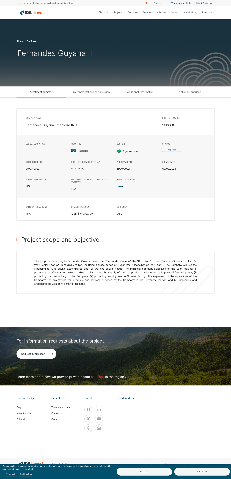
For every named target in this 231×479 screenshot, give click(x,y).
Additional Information (140, 92)
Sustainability (190, 12)
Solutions (161, 12)
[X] (88, 419)
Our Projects (33, 41)
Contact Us (56, 413)
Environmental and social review (91, 92)
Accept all (202, 471)
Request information (33, 353)
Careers (55, 419)
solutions (98, 377)
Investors (207, 12)
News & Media (23, 413)
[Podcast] (88, 428)
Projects (118, 12)
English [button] (157, 3)
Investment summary (41, 92)
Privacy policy (11, 474)
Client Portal (202, 3)
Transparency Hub (181, 3)
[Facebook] (88, 409)
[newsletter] (99, 428)
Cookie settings (26, 474)
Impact (174, 12)
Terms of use (140, 464)
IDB (53, 463)
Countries (133, 12)
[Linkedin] (99, 409)
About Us (104, 12)
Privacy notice (157, 464)
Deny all (144, 471)
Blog (18, 407)
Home (20, 41)
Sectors (147, 12)
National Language (190, 92)
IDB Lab (63, 463)
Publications (22, 419)
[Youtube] (99, 419)
